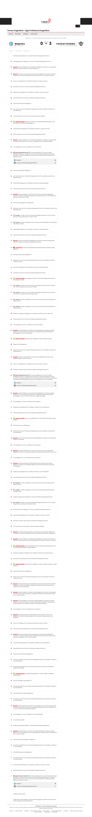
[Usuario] (79, 26)
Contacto (11, 810)
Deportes (19, 26)
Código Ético (55, 812)
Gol (16, 152)
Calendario (25, 33)
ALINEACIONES (18, 51)
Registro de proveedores (56, 810)
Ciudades (30, 26)
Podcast (25, 26)
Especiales (42, 26)
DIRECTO (11, 51)
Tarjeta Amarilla (20, 121)
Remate (15, 67)
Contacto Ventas (18, 810)
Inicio (14, 26)
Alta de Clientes (46, 810)
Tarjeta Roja (18, 247)
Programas (36, 26)
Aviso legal (66, 810)
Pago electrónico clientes (36, 810)
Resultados (18, 33)
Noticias (11, 33)
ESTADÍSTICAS (26, 51)
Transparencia (47, 812)
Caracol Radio (46, 21)
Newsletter (76, 26)
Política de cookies (38, 812)
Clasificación (33, 33)
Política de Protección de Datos (76, 810)
